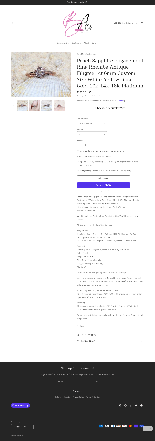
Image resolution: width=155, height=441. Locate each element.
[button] (13, 23)
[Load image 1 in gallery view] (22, 105)
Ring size (80, 129)
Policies (58, 397)
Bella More (20, 435)
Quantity (80, 140)
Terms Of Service (93, 397)
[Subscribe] (96, 381)
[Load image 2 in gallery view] (34, 105)
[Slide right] (68, 105)
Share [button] (82, 326)
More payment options (103, 191)
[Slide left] (13, 105)
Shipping (80, 96)
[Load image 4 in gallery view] (59, 105)
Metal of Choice (82, 119)
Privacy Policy (78, 397)
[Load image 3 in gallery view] (46, 105)
